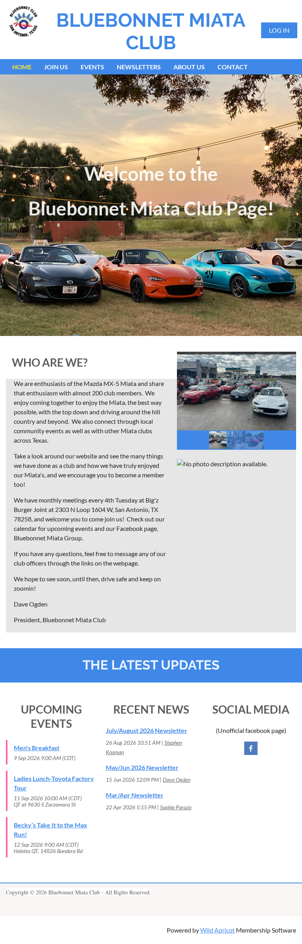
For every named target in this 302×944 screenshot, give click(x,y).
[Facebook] (251, 748)
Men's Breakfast (36, 747)
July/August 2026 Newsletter (146, 730)
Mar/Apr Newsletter (135, 795)
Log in (279, 30)
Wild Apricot (217, 930)
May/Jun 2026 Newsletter (142, 767)
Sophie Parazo (176, 807)
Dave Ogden (176, 779)
